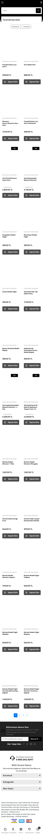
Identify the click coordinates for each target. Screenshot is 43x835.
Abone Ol (34, 739)
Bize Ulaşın (8, 788)
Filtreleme (15, 27)
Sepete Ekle (13, 82)
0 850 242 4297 (24, 759)
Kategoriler (8, 782)
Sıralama (26, 27)
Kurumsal (7, 775)
